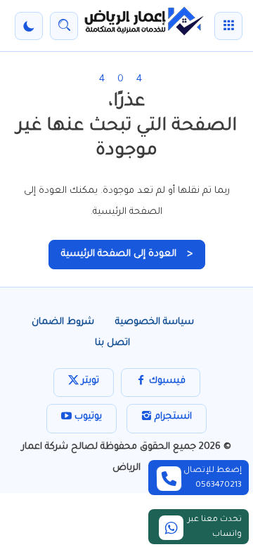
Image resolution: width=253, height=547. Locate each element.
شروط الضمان (63, 322)
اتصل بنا (112, 343)
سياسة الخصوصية (154, 322)
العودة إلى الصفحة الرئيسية (127, 254)
